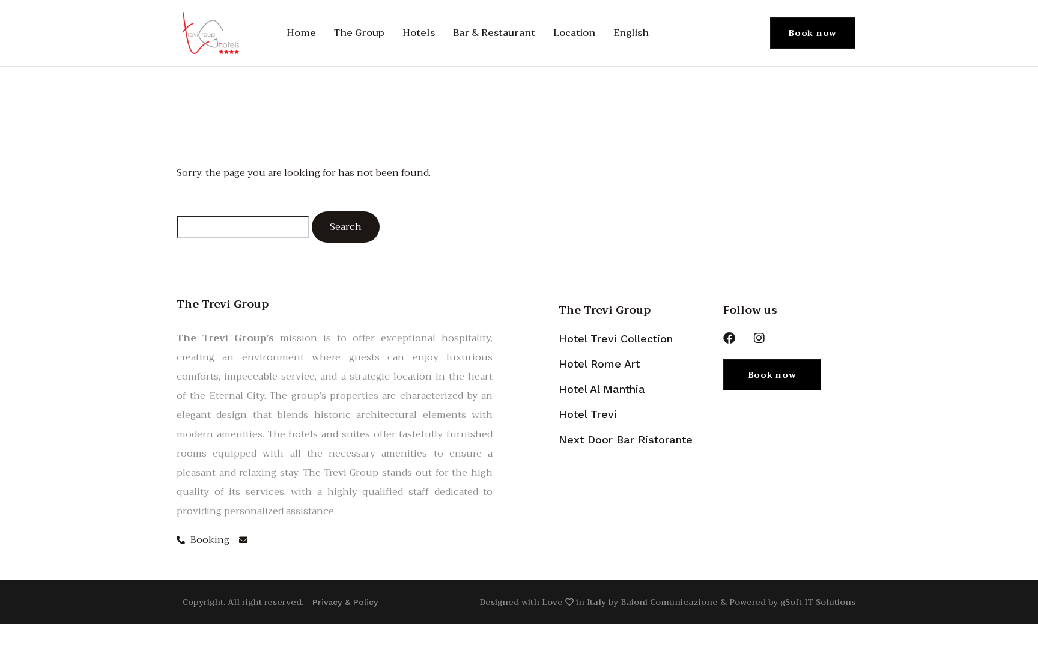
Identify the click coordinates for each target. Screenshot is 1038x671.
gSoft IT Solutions (817, 602)
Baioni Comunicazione (669, 602)
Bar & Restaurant (494, 33)
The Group (359, 33)
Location (574, 33)
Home (301, 33)
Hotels (418, 33)
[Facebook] (729, 338)
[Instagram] (759, 338)
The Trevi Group (605, 310)
